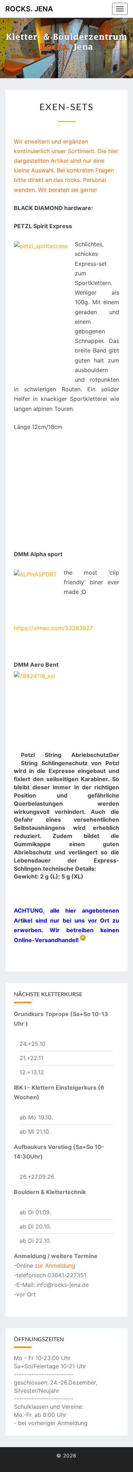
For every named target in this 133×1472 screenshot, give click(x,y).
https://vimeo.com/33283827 (53, 628)
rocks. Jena (29, 9)
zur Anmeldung (55, 1265)
